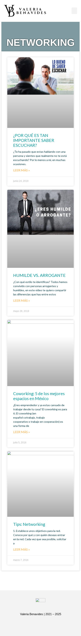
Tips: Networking (29, 524)
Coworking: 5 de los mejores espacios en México (39, 396)
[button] (74, 10)
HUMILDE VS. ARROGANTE (39, 275)
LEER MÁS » (21, 170)
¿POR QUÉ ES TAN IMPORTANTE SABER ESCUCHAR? (33, 140)
